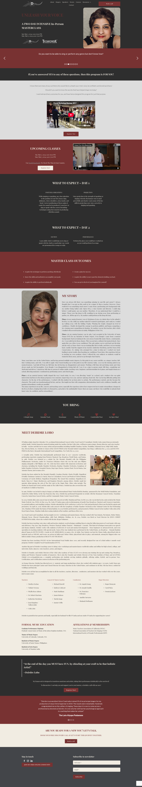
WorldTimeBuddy (35, 163)
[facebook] (24, 761)
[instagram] (28, 761)
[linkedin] (32, 761)
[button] (91, 470)
